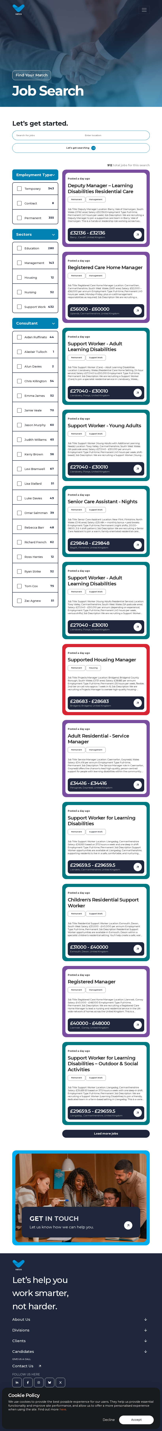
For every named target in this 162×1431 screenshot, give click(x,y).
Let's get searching (77, 147)
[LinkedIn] (17, 1382)
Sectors (24, 234)
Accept (136, 1420)
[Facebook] (28, 1382)
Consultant (27, 323)
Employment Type (34, 175)
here (62, 1409)
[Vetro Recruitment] (18, 10)
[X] (60, 1382)
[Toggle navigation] (144, 10)
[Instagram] (38, 1382)
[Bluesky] (49, 1382)
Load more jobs (106, 1133)
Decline (109, 1420)
